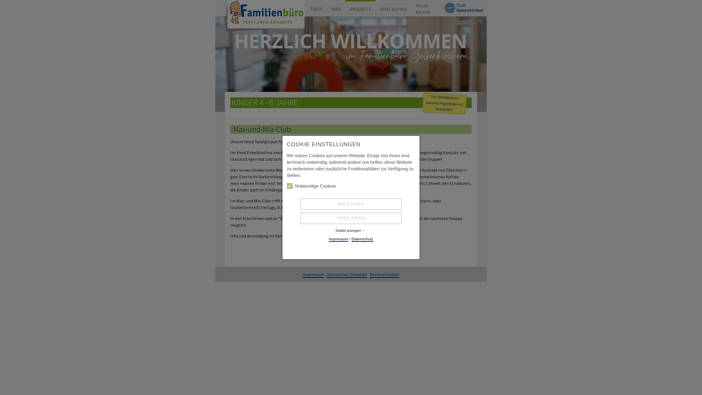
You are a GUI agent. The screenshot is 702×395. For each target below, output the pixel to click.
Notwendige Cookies (315, 186)
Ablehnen (351, 204)
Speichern (351, 218)
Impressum (338, 239)
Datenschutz (362, 239)
